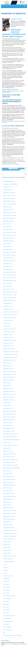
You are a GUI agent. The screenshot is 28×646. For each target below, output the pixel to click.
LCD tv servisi (6, 581)
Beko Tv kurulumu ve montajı (9, 235)
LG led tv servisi (6, 326)
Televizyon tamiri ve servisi (9, 538)
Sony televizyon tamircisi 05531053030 (11, 468)
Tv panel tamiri (6, 578)
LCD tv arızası (6, 587)
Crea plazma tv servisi (8, 249)
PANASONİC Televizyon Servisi (9, 340)
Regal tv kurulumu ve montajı (9, 394)
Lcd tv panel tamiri (7, 598)
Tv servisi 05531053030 (8, 561)
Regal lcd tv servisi (7, 382)
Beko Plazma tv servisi (8, 229)
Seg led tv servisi (6, 448)
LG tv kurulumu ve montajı (8, 331)
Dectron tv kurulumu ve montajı (10, 294)
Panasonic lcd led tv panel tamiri (10, 357)
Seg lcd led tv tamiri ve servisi (9, 453)
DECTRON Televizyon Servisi (9, 280)
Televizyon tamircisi (7, 550)
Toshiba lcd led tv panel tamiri (9, 536)
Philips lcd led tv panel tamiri (9, 377)
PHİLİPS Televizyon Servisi (9, 360)
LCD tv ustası (6, 592)
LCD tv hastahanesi (7, 626)
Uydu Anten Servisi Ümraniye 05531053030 (12, 635)
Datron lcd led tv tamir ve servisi (10, 272)
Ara (25, 173)
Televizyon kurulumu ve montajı (10, 556)
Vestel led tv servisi (7, 186)
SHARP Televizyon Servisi (8, 499)
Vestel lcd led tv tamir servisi (9, 192)
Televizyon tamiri (6, 544)
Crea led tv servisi (7, 246)
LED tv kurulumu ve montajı (9, 615)
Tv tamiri (5, 564)
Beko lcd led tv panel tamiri (9, 238)
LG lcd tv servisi (6, 323)
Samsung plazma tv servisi (9, 428)
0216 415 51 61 (8, 644)
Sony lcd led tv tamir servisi (9, 476)
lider (10, 168)
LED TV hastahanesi (7, 629)
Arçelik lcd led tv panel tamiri (9, 218)
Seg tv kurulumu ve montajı (9, 456)
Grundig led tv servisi (7, 306)
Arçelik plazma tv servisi (8, 209)
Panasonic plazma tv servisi (9, 348)
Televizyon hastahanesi (8, 621)
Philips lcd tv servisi (7, 362)
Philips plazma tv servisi (8, 368)
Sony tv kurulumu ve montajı (9, 479)
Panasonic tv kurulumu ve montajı (10, 354)
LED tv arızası (6, 607)
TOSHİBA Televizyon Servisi (9, 519)
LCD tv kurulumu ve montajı (9, 595)
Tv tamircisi (5, 570)
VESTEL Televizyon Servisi (9, 181)
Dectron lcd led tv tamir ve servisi (10, 292)
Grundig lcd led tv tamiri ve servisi (10, 311)
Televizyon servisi (7, 541)
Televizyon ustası (6, 553)
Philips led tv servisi (7, 365)
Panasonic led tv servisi (8, 345)
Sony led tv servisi (7, 470)
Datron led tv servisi (7, 266)
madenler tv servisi (16, 19)
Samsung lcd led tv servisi (8, 431)
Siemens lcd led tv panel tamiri (9, 496)
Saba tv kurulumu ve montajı (9, 414)
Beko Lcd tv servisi (7, 223)
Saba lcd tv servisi (7, 402)
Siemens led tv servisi (7, 490)
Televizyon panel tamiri (8, 558)
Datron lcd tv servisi (7, 263)
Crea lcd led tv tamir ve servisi (9, 252)
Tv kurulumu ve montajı (8, 575)
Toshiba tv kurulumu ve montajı (10, 533)
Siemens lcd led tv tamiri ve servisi (10, 459)
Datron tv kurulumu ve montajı (9, 274)
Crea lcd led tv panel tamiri (9, 257)
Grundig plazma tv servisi (8, 309)
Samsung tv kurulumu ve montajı (10, 433)
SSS (4, 632)
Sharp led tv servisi (7, 504)
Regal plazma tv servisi (8, 388)
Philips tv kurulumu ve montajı (9, 374)
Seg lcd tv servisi (6, 442)
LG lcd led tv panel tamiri (8, 337)
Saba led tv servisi (7, 405)
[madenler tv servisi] (6, 24)
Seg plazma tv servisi (7, 450)
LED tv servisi (6, 601)
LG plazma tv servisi (7, 334)
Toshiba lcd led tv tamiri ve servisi (10, 530)
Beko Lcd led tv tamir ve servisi (9, 232)
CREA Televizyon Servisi (8, 240)
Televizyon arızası (7, 547)
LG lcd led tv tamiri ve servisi (9, 328)
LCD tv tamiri (6, 584)
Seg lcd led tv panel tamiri (8, 462)
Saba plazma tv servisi (8, 408)
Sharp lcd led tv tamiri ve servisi (10, 510)
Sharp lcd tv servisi (7, 502)
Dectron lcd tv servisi (7, 283)
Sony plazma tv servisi (8, 473)
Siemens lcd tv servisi (7, 487)
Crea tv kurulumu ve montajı (9, 255)
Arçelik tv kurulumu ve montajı (9, 215)
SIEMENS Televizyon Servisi (9, 485)
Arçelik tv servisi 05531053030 (9, 204)
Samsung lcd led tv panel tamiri (10, 436)
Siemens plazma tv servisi (8, 493)
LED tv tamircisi (6, 609)
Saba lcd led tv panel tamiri (9, 416)
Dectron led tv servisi (7, 286)
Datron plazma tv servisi (8, 269)
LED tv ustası (6, 612)
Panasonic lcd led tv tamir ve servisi (10, 351)
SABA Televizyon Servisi (8, 399)
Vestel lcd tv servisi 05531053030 (10, 184)
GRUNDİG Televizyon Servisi (9, 300)
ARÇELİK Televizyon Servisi (9, 201)
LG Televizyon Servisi (7, 320)
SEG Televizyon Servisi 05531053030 (11, 439)
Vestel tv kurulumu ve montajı (9, 195)
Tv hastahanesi (6, 624)
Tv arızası (5, 567)
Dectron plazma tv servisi (8, 289)
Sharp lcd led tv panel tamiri (9, 516)
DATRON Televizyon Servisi (9, 260)
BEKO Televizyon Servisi (8, 221)
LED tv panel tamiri (7, 618)
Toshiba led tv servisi (7, 524)
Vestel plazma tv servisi (8, 189)
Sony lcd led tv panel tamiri (9, 482)
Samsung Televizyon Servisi (9, 419)
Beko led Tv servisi (7, 226)
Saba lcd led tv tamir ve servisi (9, 411)
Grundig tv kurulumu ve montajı (10, 314)
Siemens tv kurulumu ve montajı (10, 445)
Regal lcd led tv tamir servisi (9, 391)
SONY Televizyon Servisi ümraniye (10, 465)
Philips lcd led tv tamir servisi (9, 371)
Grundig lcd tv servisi (7, 303)
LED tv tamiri (6, 604)
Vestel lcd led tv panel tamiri (9, 198)
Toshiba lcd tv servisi (7, 521)
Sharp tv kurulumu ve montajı (9, 513)
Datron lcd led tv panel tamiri (9, 277)
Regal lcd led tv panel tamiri (9, 397)
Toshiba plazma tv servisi (8, 527)
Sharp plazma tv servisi (8, 507)
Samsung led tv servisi (8, 425)
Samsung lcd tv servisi (8, 422)
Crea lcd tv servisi (7, 243)
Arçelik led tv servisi (7, 206)
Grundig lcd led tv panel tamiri (9, 317)
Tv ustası (5, 573)
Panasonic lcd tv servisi (8, 343)
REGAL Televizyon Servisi (8, 380)
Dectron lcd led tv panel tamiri (9, 297)
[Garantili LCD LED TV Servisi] (14, 2)
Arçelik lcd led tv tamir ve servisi (10, 212)
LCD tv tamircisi (6, 590)
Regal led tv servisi (7, 385)
